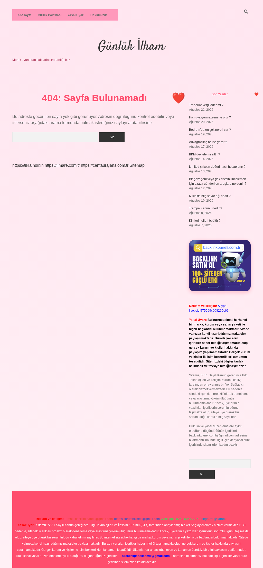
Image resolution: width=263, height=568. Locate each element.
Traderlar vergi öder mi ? (206, 105)
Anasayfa (24, 15)
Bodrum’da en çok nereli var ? (210, 130)
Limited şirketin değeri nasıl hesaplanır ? (217, 167)
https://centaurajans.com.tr (104, 165)
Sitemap (137, 165)
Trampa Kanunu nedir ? (205, 208)
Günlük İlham (131, 46)
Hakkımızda (99, 15)
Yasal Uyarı (76, 15)
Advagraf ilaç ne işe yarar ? (208, 142)
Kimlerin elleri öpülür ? (205, 220)
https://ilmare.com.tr (62, 165)
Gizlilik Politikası (49, 15)
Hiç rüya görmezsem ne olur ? (210, 117)
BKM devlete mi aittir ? (204, 154)
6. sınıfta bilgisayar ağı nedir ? (210, 196)
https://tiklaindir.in (28, 165)
